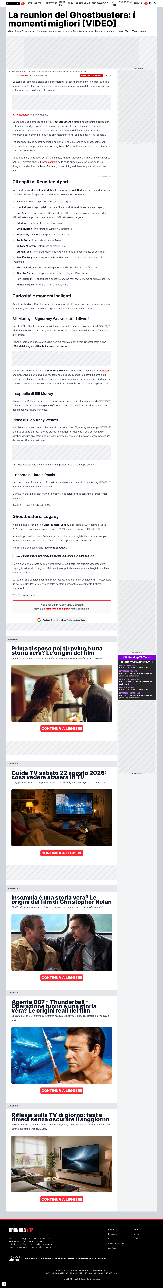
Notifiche (112, 1248)
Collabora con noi (116, 1243)
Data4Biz (71, 1258)
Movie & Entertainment (91, 75)
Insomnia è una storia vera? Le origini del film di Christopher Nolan (61, 899)
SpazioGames (47, 1258)
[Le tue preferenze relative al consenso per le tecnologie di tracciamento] (4, 1284)
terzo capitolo (49, 162)
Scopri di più (81, 71)
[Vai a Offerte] (146, 3)
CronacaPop (60, 1258)
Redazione (23, 75)
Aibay (94, 1258)
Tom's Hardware (32, 1258)
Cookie (136, 1239)
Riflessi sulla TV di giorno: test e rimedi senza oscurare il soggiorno (60, 1117)
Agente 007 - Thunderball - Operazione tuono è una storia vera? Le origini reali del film (54, 1006)
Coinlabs (102, 1258)
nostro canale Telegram (56, 608)
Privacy (136, 1234)
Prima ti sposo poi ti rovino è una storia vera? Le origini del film (57, 650)
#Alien (105, 370)
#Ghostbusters (21, 114)
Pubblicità (112, 1234)
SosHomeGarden (83, 1258)
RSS (110, 1239)
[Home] (15, 3)
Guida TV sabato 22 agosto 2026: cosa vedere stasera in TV (58, 775)
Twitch (147, 657)
